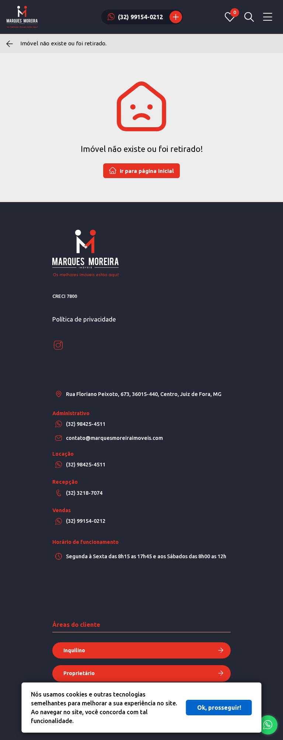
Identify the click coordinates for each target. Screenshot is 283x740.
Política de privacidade (84, 319)
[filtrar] (249, 17)
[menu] (267, 17)
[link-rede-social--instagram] (58, 345)
